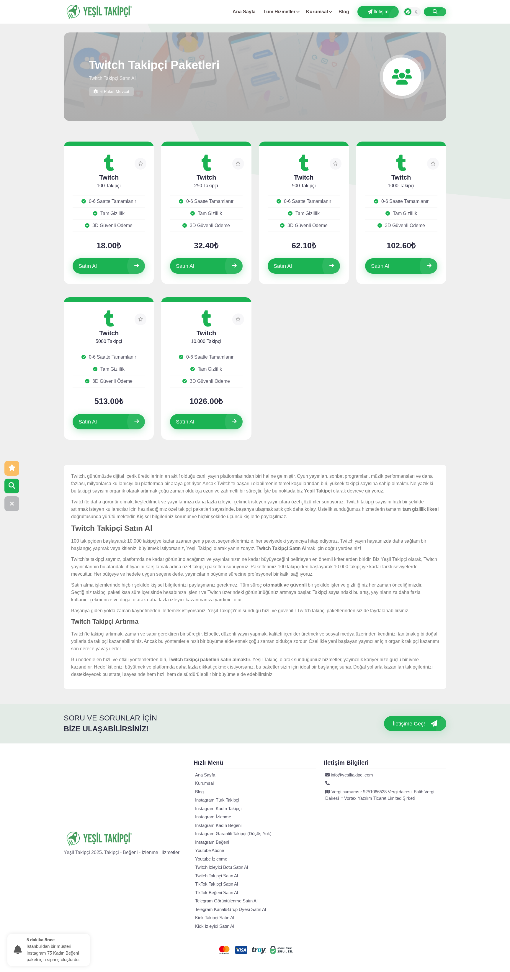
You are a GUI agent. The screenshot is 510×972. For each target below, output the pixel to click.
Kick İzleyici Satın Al (214, 926)
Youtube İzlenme (211, 858)
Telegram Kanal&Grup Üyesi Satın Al (230, 909)
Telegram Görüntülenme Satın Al (226, 900)
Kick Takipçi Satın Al (214, 917)
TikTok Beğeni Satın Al (216, 892)
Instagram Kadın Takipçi (218, 808)
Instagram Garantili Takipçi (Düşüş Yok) (233, 833)
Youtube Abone (209, 850)
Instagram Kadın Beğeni (218, 825)
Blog (344, 11)
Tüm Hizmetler (279, 11)
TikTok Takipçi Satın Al (216, 883)
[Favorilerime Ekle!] (140, 164)
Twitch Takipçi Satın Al (216, 875)
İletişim (380, 11)
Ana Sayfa (244, 11)
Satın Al (88, 266)
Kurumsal (317, 11)
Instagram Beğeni (212, 842)
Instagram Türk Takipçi (217, 799)
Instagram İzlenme (213, 816)
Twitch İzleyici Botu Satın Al (221, 867)
